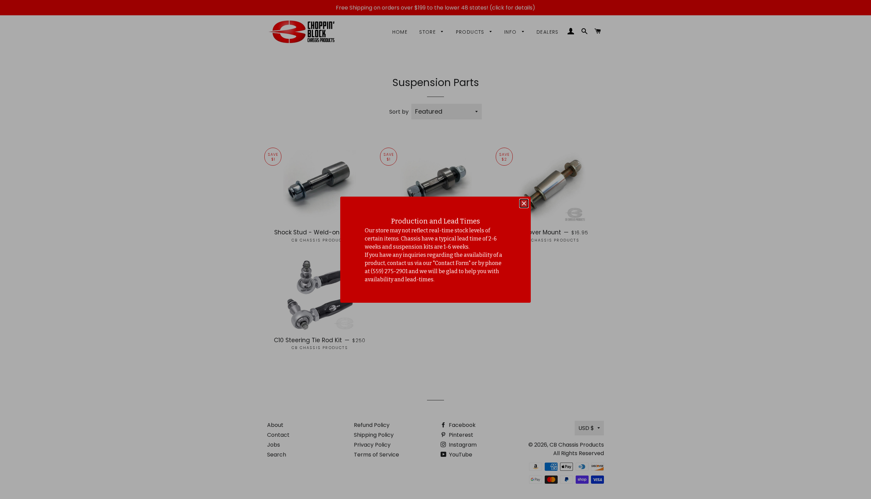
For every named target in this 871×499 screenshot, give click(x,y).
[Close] (524, 203)
